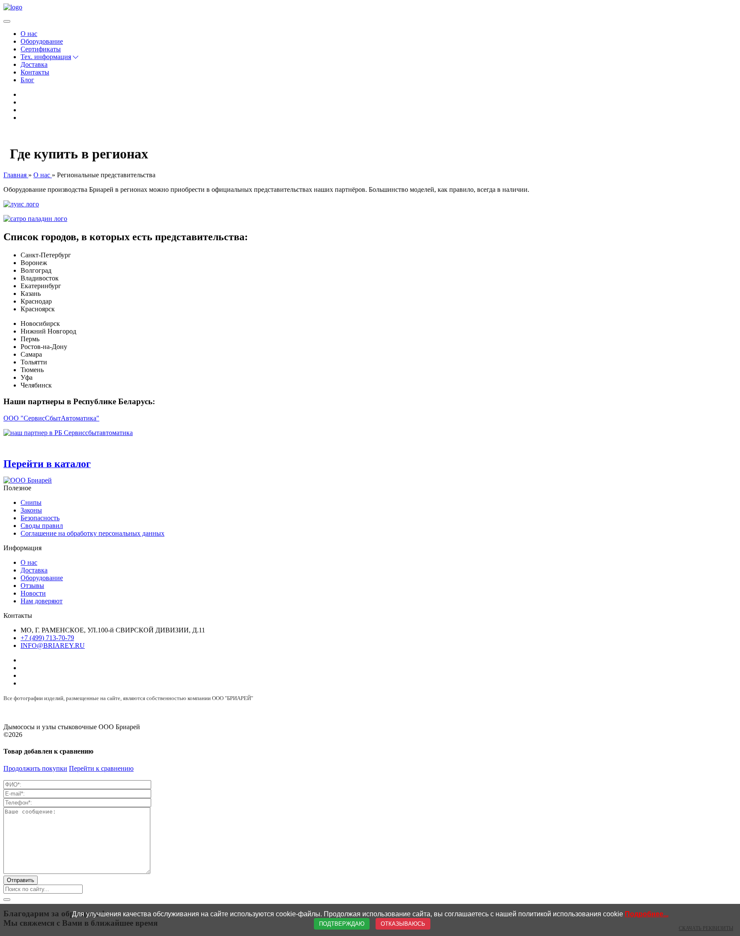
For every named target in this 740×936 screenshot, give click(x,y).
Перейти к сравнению (101, 768)
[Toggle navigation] (6, 21)
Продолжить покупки (35, 768)
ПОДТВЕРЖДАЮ (341, 924)
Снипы (31, 502)
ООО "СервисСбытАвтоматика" (51, 418)
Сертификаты (41, 49)
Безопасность (40, 518)
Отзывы (32, 585)
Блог (27, 79)
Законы (31, 510)
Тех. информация (46, 56)
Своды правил (42, 525)
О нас (29, 33)
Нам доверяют (42, 601)
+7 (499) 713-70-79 (47, 637)
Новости (33, 593)
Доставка (34, 64)
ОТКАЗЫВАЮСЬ (403, 924)
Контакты (35, 72)
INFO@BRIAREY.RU (53, 645)
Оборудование (42, 41)
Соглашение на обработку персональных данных (92, 533)
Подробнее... (646, 914)
